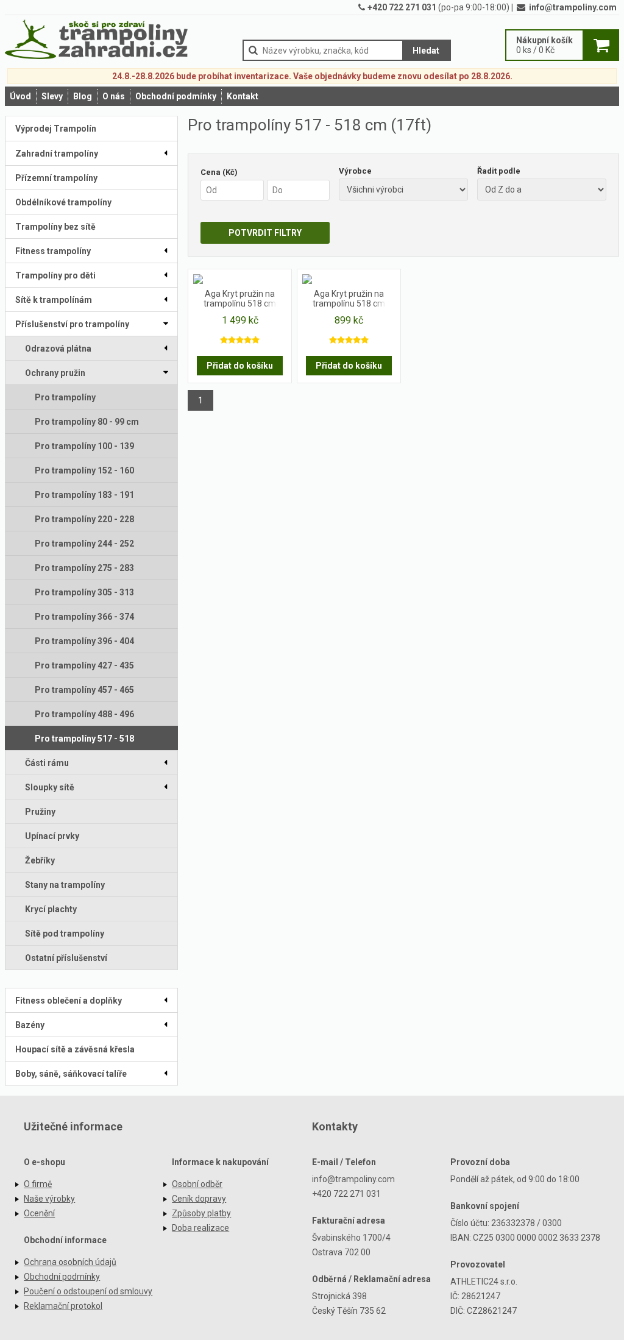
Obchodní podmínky (175, 96)
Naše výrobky (49, 1199)
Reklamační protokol (63, 1306)
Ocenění (39, 1213)
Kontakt (242, 96)
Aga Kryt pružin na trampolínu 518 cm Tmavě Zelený (240, 299)
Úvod (20, 96)
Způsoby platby (201, 1213)
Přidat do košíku (240, 365)
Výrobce (355, 170)
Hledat (426, 50)
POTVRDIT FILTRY (265, 233)
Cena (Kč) (219, 172)
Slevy (52, 96)
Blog (82, 96)
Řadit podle (498, 170)
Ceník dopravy (199, 1199)
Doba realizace (200, 1228)
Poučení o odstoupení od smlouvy (88, 1291)
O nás (113, 96)
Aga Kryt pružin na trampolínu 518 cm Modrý (349, 299)
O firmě (38, 1184)
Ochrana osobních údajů (70, 1262)
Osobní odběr (197, 1184)
